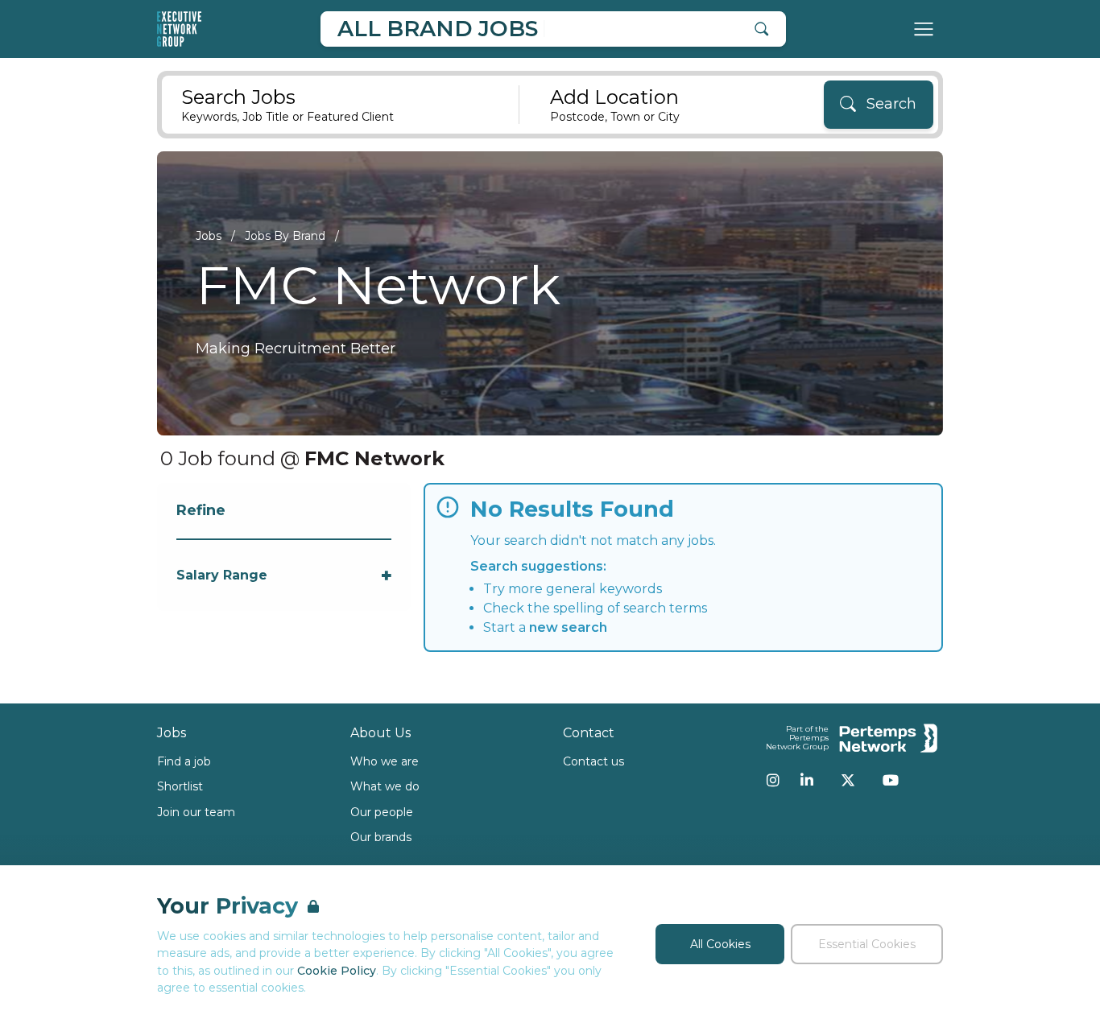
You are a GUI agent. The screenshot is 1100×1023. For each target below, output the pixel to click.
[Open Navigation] (923, 29)
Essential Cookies (867, 944)
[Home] (179, 29)
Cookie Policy (336, 970)
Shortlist (180, 786)
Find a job (184, 761)
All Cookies (720, 944)
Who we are (384, 761)
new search (568, 627)
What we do (385, 786)
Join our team (196, 812)
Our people (381, 812)
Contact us (593, 761)
